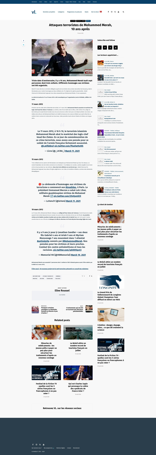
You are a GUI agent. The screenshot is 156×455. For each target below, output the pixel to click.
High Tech (56, 1)
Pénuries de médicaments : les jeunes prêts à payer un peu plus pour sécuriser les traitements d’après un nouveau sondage (46, 350)
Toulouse (57, 278)
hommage (58, 276)
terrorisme (50, 278)
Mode (84, 1)
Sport (51, 1)
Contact (69, 448)
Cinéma (106, 187)
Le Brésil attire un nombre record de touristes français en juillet (78, 347)
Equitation (103, 278)
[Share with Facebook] (23, 40)
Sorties (61, 1)
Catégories (61, 12)
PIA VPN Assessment (110, 149)
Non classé (107, 90)
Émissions (95, 1)
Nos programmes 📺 (49, 448)
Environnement (119, 171)
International (34, 1)
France (40, 1)
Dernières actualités (49, 12)
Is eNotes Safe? (108, 161)
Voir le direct (96, 12)
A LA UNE (73, 20)
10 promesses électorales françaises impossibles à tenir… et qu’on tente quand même (111, 135)
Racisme (42, 278)
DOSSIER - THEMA (81, 20)
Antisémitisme (36, 276)
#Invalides (71, 187)
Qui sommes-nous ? (37, 448)
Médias (74, 368)
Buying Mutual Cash (109, 118)
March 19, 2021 (78, 255)
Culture (45, 1)
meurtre (35, 278)
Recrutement (76, 448)
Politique (117, 130)
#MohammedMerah (72, 241)
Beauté (89, 1)
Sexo (80, 1)
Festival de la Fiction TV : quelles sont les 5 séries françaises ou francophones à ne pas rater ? (46, 389)
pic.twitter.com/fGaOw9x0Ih (68, 146)
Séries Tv (43, 368)
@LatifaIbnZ (47, 146)
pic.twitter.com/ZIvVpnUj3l (67, 196)
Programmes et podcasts (74, 12)
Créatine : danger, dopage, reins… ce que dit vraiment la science (110, 327)
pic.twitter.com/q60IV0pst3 (67, 250)
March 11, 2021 (72, 151)
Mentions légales (60, 448)
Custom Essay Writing (110, 92)
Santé (42, 328)
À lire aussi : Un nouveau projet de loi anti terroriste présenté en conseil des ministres (60, 269)
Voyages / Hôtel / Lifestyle (71, 1)
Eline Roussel (62, 290)
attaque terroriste (48, 276)
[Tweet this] (23, 44)
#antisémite (43, 241)
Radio (86, 12)
